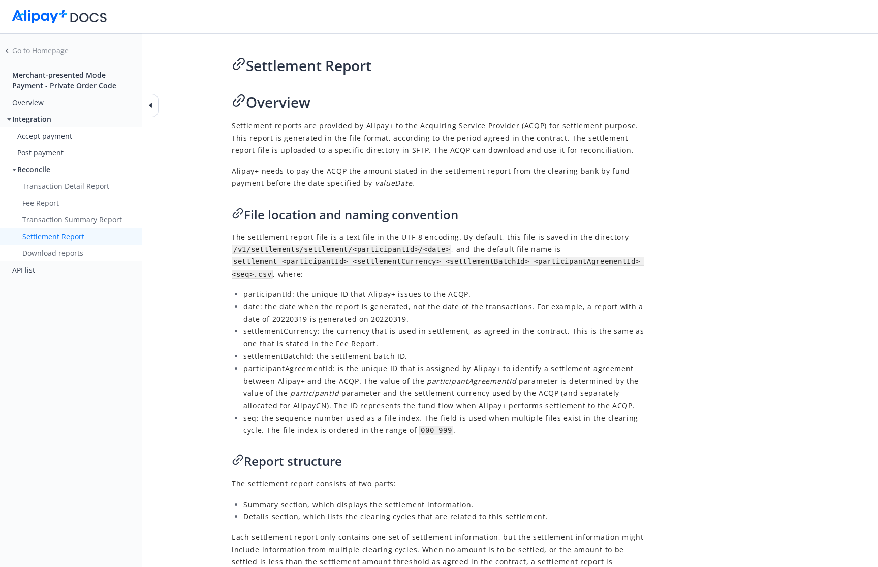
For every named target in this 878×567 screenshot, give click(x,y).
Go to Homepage (40, 50)
